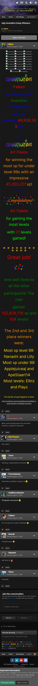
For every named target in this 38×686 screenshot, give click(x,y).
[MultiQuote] (2, 411)
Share (9, 618)
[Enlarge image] (19, 78)
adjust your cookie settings (25, 675)
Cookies (31, 664)
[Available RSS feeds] (34, 654)
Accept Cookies (8, 682)
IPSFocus (15, 664)
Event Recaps (17, 31)
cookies (13, 673)
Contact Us (24, 664)
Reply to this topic (19, 37)
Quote (7, 411)
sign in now (12, 598)
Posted (14, 46)
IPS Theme (7, 664)
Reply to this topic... (12, 607)
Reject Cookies (22, 682)
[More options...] (34, 46)
